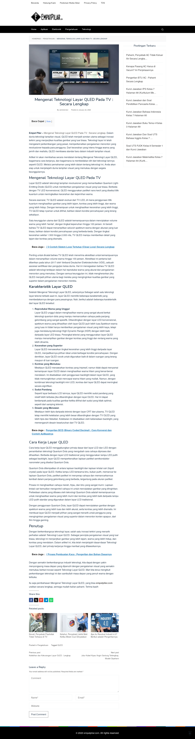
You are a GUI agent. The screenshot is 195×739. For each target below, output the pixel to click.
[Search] (162, 29)
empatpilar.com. (92, 733)
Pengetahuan (42, 645)
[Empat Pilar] (47, 16)
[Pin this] (41, 600)
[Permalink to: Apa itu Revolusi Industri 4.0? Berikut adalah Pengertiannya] (105, 622)
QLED (60, 645)
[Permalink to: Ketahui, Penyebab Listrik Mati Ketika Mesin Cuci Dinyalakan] (74, 622)
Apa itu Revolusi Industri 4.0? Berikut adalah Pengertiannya (104, 635)
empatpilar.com (104, 583)
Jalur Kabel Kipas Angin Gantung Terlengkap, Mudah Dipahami (100, 655)
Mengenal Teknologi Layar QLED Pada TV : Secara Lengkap (74, 133)
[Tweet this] (36, 600)
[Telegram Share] (46, 600)
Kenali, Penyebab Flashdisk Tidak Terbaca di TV (41, 635)
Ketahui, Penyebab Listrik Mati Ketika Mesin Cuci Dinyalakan (73, 635)
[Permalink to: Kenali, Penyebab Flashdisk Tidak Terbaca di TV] (43, 622)
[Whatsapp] (51, 600)
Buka (49, 121)
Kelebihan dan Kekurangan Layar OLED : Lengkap (50, 654)
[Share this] (31, 600)
